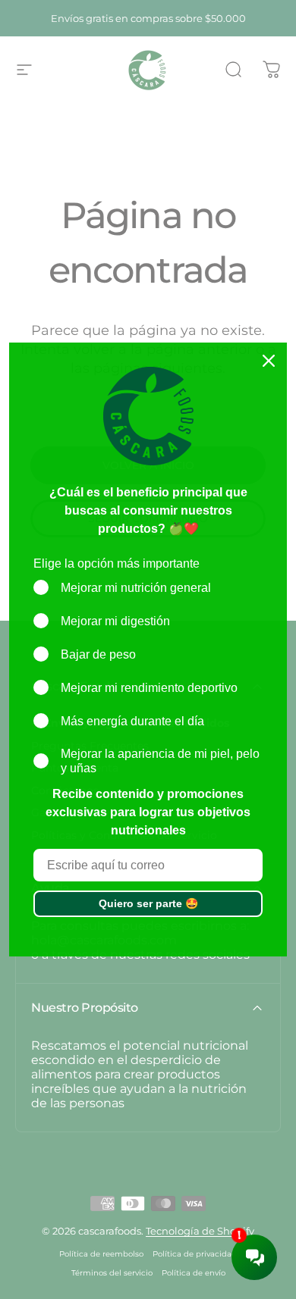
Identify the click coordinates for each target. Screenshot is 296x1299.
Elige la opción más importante (116, 563)
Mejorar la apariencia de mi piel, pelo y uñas (160, 761)
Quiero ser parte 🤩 (148, 903)
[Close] (268, 361)
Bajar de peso (98, 654)
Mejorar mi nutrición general (136, 587)
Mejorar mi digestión (115, 621)
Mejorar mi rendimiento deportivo (149, 687)
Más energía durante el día (132, 721)
